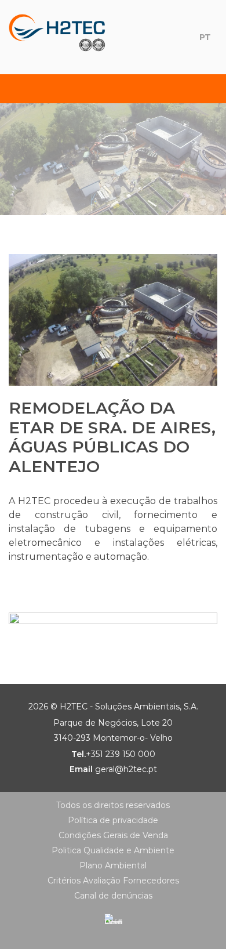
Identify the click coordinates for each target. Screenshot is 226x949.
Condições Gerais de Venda (113, 835)
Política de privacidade (113, 820)
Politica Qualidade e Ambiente (113, 850)
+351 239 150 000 (120, 754)
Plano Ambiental (113, 865)
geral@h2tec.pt (126, 769)
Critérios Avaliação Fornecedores (113, 880)
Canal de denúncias (113, 895)
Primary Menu (22, 88)
